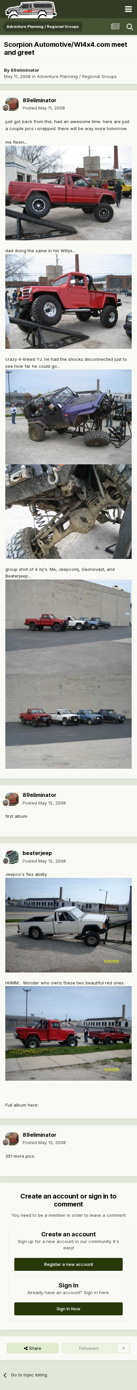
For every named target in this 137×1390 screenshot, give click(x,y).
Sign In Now (68, 1308)
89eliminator (25, 70)
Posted (44, 108)
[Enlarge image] (68, 192)
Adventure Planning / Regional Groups (77, 76)
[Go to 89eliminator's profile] (12, 104)
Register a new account (68, 1264)
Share (34, 1348)
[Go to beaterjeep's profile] (12, 857)
